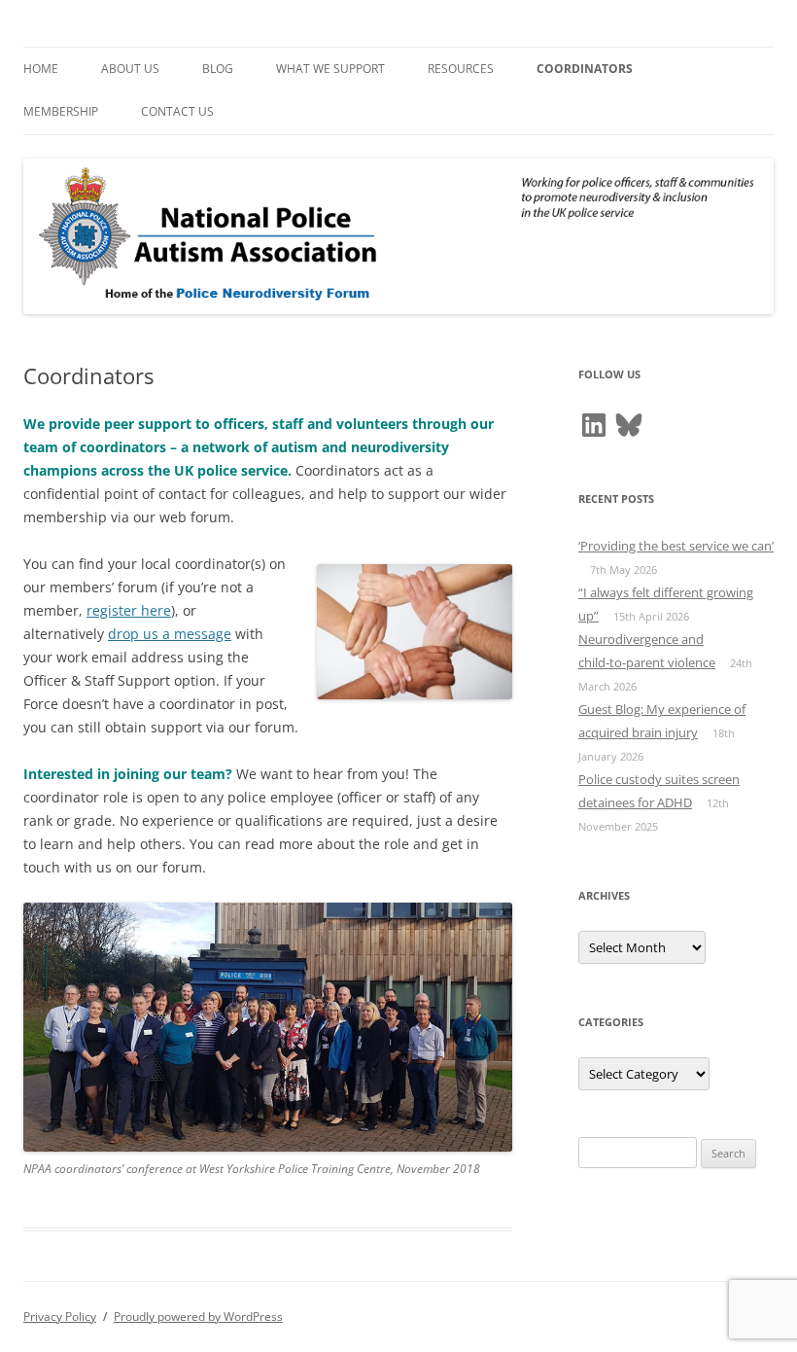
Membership (60, 111)
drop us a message (169, 633)
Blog (217, 68)
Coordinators (585, 68)
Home (40, 68)
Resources (461, 68)
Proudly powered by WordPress (198, 1316)
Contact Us (177, 111)
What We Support (330, 68)
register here (129, 610)
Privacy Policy (59, 1316)
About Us (130, 68)
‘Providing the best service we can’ (676, 545)
